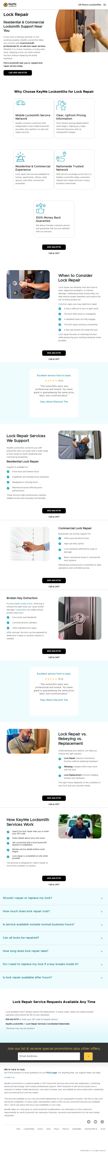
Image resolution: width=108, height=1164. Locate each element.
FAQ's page (51, 1073)
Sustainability (76, 1129)
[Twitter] (88, 1122)
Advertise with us (91, 1129)
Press (18, 1129)
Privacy (56, 1129)
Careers (40, 1129)
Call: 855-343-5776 (18, 73)
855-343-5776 (54, 247)
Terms (48, 1129)
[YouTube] (95, 1122)
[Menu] (104, 4)
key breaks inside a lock (21, 604)
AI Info (103, 1129)
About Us (66, 1129)
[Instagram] (102, 1122)
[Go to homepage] (10, 5)
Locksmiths (20, 610)
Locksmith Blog (29, 1129)
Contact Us (9, 1078)
